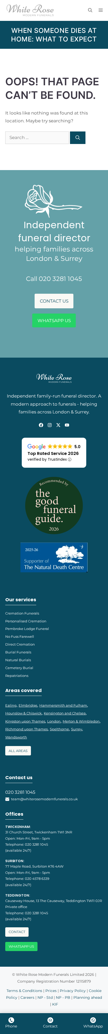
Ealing (11, 705)
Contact (17, 932)
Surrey (76, 729)
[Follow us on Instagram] (49, 425)
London (54, 721)
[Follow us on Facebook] (41, 425)
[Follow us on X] (58, 425)
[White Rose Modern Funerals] (30, 10)
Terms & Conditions (24, 990)
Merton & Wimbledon (81, 721)
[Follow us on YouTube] (67, 425)
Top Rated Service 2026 (53, 453)
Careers (27, 997)
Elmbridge (28, 705)
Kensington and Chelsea (65, 713)
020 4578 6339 (37, 878)
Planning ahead (87, 997)
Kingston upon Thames (25, 721)
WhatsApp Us (54, 320)
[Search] (77, 137)
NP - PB (63, 997)
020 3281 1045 (20, 792)
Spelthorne (59, 729)
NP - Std (45, 997)
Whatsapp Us (21, 946)
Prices (51, 990)
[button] (90, 10)
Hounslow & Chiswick (23, 713)
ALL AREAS (18, 751)
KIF (55, 1004)
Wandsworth (16, 737)
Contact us (54, 301)
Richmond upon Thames (26, 729)
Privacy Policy (73, 990)
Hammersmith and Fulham (63, 705)
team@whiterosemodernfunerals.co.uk (44, 799)
